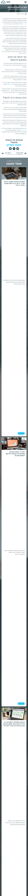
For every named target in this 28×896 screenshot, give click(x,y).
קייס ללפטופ (23, 130)
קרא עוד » (21, 433)
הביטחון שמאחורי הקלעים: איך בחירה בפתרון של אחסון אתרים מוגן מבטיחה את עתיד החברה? (14, 724)
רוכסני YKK (9, 84)
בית (26, 9)
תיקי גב (24, 24)
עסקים (22, 9)
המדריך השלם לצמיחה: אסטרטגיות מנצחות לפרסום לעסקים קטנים (15, 454)
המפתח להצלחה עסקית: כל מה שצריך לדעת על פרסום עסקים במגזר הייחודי (14, 183)
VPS (8, 2)
